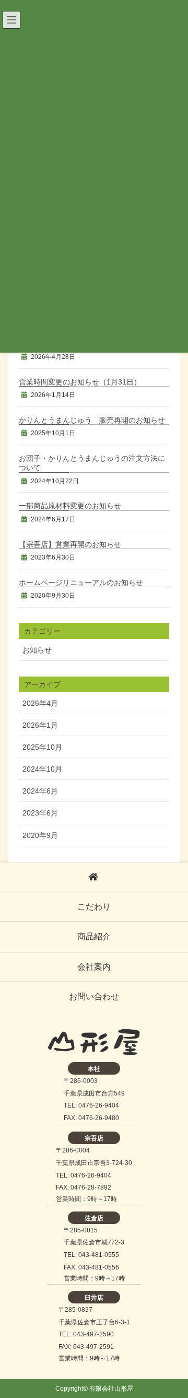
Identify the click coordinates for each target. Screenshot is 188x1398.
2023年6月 (40, 813)
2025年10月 (42, 747)
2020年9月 (40, 835)
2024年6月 (40, 791)
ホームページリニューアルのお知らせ (81, 582)
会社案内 (94, 966)
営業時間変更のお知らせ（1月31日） (80, 382)
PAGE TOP (171, 1343)
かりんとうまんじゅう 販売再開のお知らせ (92, 420)
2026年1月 (40, 725)
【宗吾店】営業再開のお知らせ (70, 544)
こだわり (94, 906)
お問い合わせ (94, 996)
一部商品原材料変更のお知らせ (70, 506)
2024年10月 (42, 769)
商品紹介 (94, 936)
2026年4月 (40, 703)
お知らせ (37, 650)
